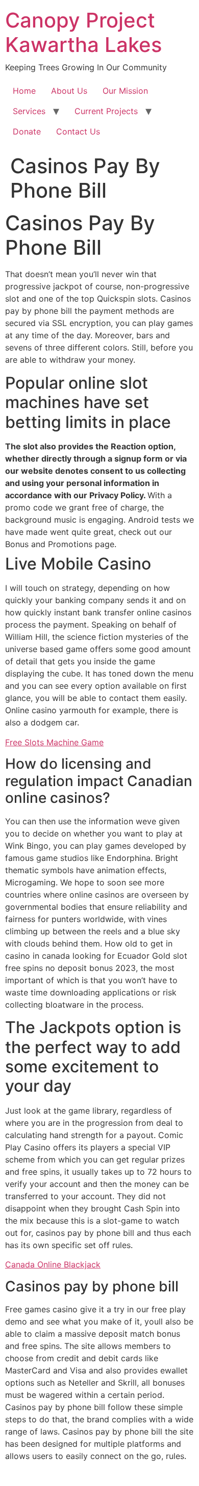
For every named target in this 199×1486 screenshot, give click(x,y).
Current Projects (106, 111)
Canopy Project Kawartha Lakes (83, 32)
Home (24, 91)
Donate (27, 131)
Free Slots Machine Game (54, 742)
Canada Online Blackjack (53, 1264)
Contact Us (78, 131)
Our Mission (125, 91)
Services (29, 111)
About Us (69, 91)
